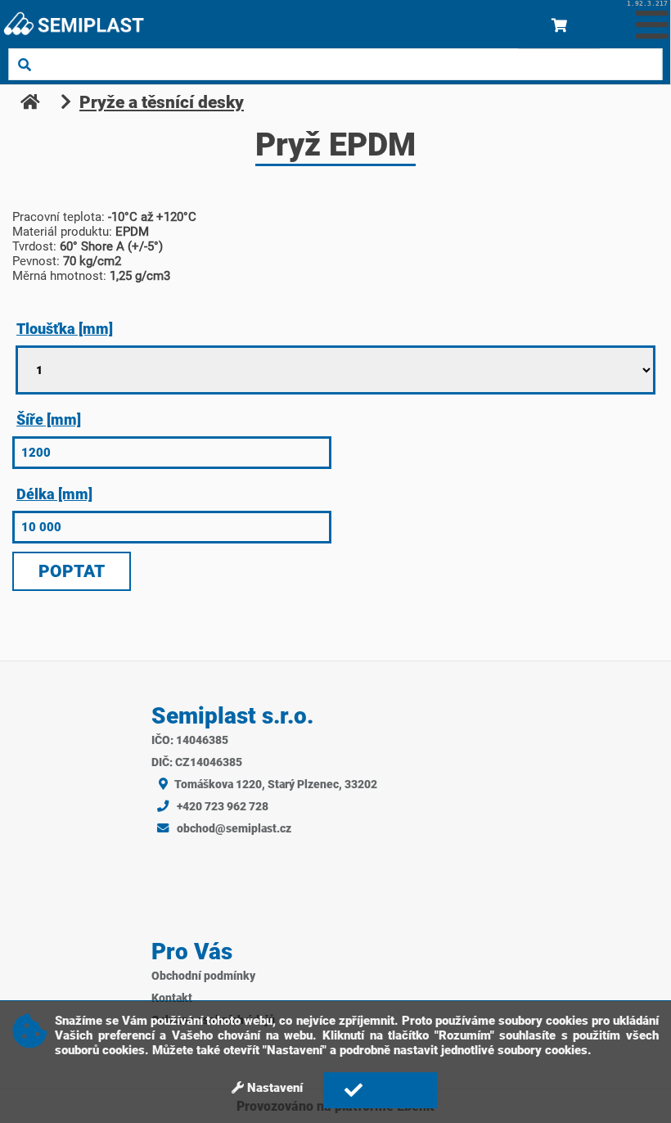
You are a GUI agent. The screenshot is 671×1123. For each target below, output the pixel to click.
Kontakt (171, 998)
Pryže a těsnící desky (161, 102)
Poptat (71, 571)
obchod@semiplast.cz (232, 829)
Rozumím (392, 1089)
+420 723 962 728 (221, 807)
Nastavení (273, 1087)
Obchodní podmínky (203, 976)
